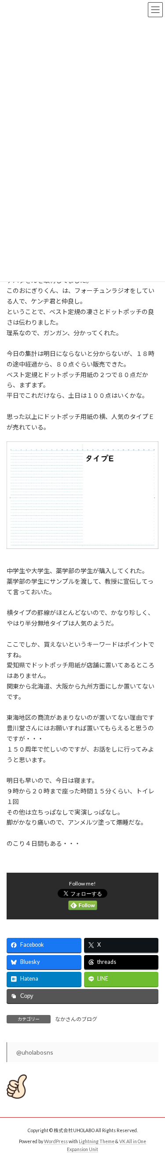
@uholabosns (34, 1052)
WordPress (56, 1141)
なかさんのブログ (76, 1019)
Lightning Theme (96, 1141)
